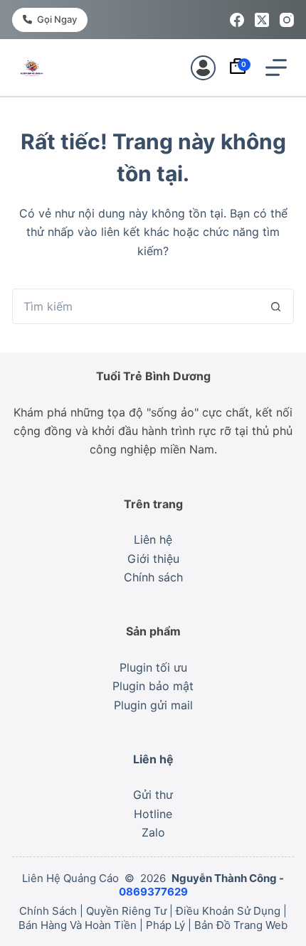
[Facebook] (237, 20)
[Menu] (276, 67)
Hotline (153, 814)
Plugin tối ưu (153, 667)
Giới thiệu (153, 559)
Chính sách (153, 577)
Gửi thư (153, 795)
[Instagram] (287, 20)
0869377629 (153, 891)
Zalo (153, 832)
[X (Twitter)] (262, 20)
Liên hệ (153, 539)
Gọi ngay (57, 19)
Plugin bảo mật (153, 686)
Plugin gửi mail (153, 705)
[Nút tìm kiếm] (276, 306)
